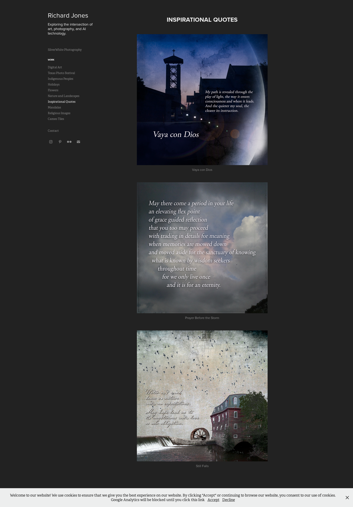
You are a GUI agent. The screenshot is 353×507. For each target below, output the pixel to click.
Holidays (53, 84)
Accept (213, 500)
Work (51, 59)
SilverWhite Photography (65, 50)
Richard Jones (68, 15)
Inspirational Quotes (61, 102)
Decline (228, 500)
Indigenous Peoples (60, 79)
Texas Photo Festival (61, 73)
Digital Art (55, 67)
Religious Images (59, 113)
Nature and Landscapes (63, 96)
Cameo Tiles (56, 119)
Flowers (53, 90)
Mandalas (54, 107)
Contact (53, 131)
